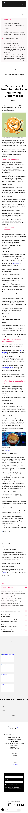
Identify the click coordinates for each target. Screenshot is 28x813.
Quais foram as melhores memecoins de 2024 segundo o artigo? (12, 630)
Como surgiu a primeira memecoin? (10, 611)
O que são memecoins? (7, 587)
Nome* (6, 774)
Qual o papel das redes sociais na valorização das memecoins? (10, 625)
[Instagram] (9, 804)
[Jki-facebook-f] (5, 804)
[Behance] (18, 804)
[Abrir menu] (22, 4)
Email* (6, 779)
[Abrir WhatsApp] (25, 810)
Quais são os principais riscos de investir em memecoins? (12, 615)
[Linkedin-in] (14, 804)
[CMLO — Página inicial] (11, 4)
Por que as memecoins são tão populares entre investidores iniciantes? (12, 620)
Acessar (13, 646)
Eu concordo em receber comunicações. (11, 785)
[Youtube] (22, 804)
